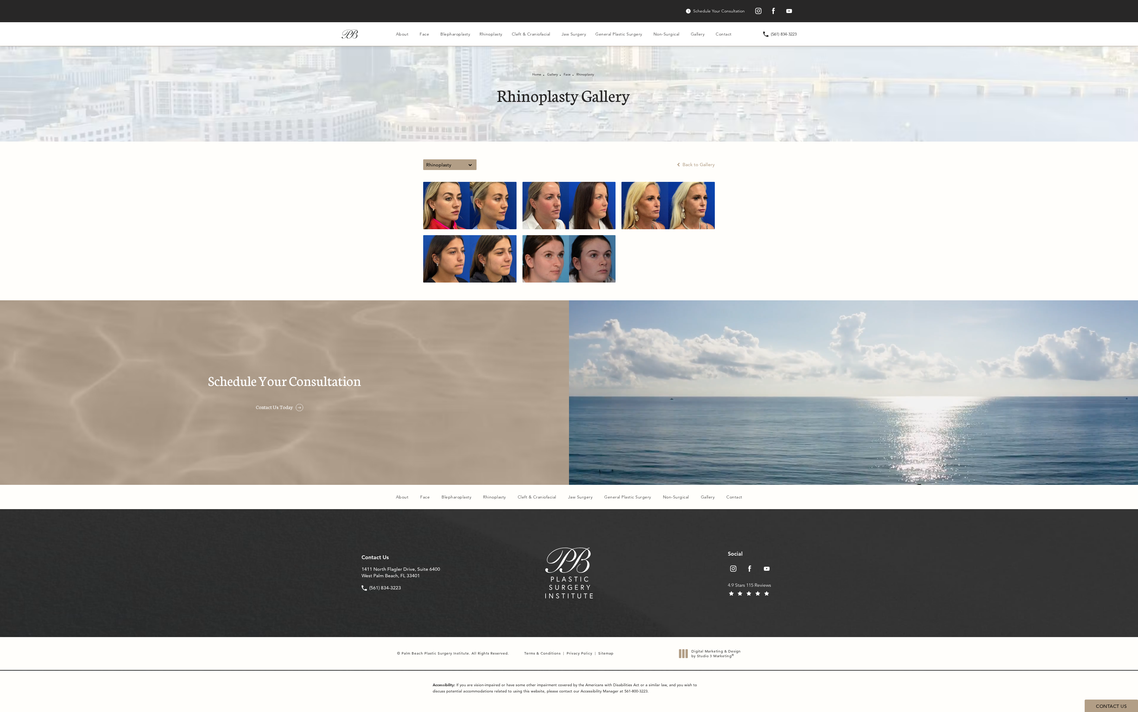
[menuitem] (758, 11)
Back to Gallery (698, 164)
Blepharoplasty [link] (455, 34)
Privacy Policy (579, 653)
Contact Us (375, 557)
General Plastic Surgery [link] (618, 34)
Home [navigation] (536, 74)
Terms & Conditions (542, 653)
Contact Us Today (274, 406)
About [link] (402, 34)
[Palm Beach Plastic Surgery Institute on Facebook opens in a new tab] (774, 11)
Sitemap (605, 653)
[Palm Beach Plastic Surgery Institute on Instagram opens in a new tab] (758, 11)
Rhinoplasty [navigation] (585, 74)
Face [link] (424, 34)
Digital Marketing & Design (716, 653)
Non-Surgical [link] (666, 34)
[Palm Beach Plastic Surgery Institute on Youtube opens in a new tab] (789, 11)
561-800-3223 (636, 691)
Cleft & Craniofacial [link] (531, 34)
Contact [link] (724, 34)
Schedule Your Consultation (719, 11)
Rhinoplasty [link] (491, 34)
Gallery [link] (698, 34)
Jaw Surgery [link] (574, 34)
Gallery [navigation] (552, 74)
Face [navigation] (567, 74)
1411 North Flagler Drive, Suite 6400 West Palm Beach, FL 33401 (401, 572)
